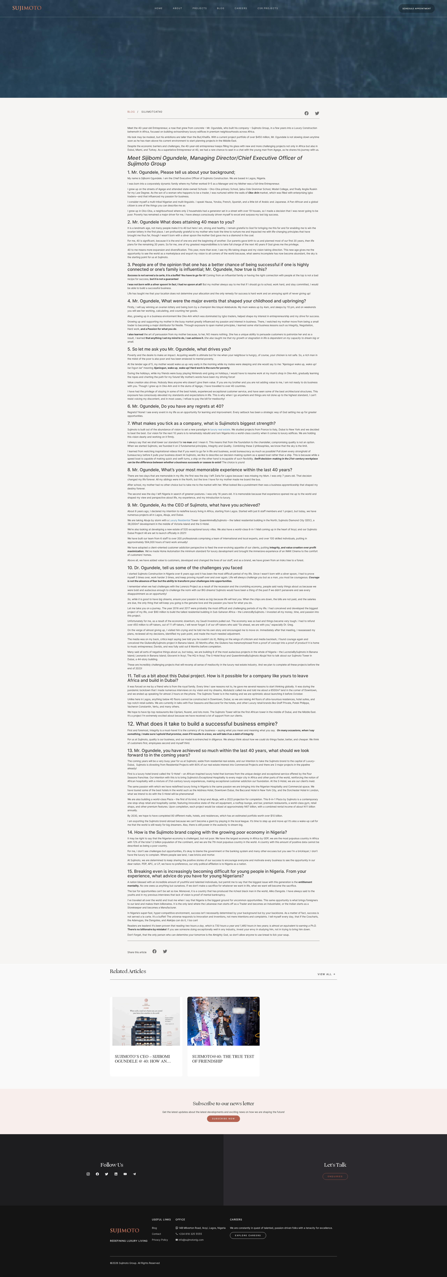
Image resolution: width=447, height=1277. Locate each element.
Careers (241, 8)
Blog (131, 111)
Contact (156, 1233)
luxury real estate (220, 429)
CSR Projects (268, 8)
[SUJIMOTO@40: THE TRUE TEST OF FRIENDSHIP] (223, 1021)
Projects (200, 8)
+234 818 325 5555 (190, 1233)
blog (220, 8)
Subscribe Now (223, 1118)
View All (325, 973)
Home (159, 8)
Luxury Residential (179, 520)
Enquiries (335, 1176)
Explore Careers (248, 1235)
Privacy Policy (160, 1239)
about (177, 8)
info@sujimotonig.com (191, 1239)
